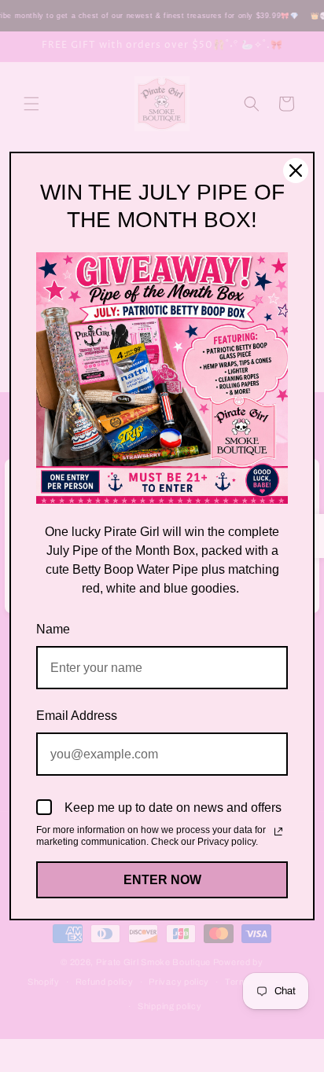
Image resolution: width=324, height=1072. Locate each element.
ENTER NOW (162, 880)
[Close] (296, 170)
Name (53, 629)
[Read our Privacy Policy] (278, 831)
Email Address (76, 715)
